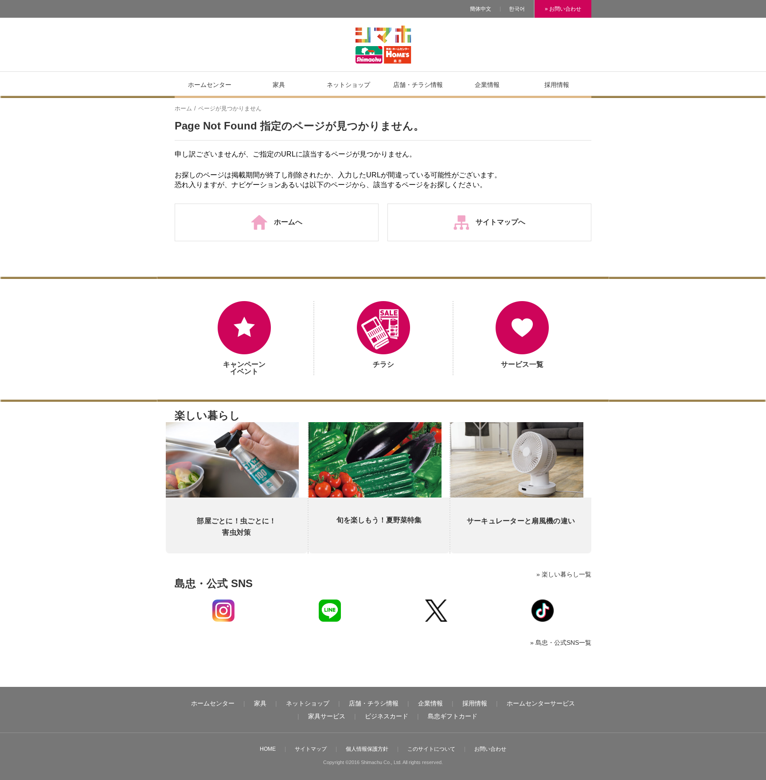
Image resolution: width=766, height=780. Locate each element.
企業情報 (430, 703)
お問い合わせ (490, 749)
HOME (268, 749)
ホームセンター (212, 703)
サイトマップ (311, 749)
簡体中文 (480, 9)
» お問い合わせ (563, 9)
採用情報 (474, 703)
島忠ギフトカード (452, 716)
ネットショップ (307, 703)
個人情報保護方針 (367, 749)
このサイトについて (431, 749)
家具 (260, 703)
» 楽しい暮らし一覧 (563, 574)
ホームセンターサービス (541, 703)
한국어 (517, 9)
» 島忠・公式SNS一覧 (560, 642)
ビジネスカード (386, 716)
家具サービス (326, 716)
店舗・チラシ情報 (374, 703)
